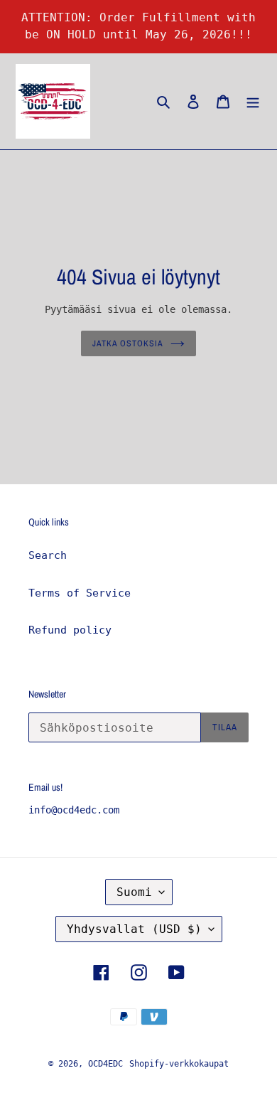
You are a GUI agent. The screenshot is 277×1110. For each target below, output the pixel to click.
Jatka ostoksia (127, 343)
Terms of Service (79, 593)
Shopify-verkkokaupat (179, 1064)
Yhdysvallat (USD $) (134, 929)
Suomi (134, 892)
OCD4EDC (105, 1064)
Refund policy (70, 630)
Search (47, 555)
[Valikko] (253, 101)
